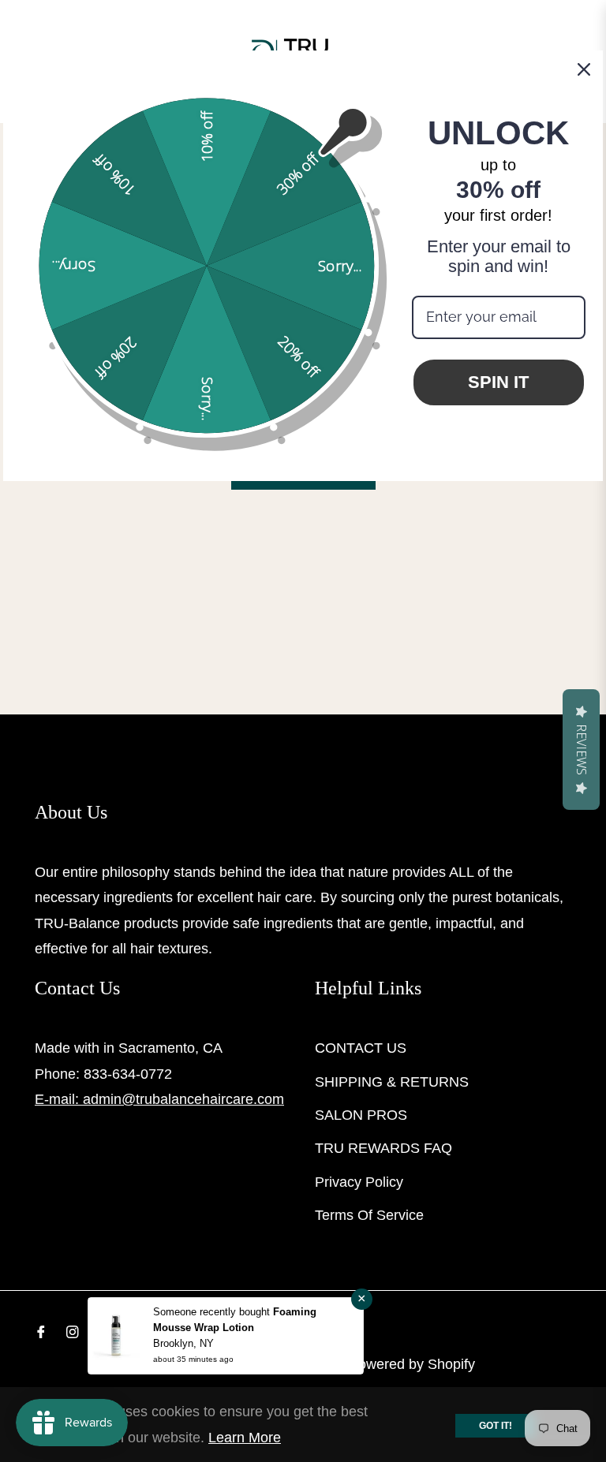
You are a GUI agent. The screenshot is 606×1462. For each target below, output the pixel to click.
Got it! (495, 1425)
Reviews (581, 749)
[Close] (584, 69)
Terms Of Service (369, 1215)
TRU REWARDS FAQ (383, 1148)
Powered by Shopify (412, 1364)
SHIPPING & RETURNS (392, 1082)
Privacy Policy (359, 1182)
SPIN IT (498, 382)
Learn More (244, 1437)
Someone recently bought (213, 1312)
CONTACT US (360, 1048)
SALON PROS (361, 1115)
